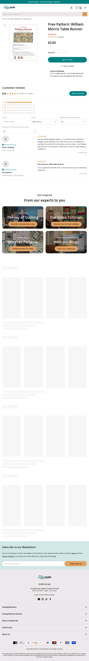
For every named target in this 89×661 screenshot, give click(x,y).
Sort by (33, 117)
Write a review (78, 93)
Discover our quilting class (23, 224)
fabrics (73, 553)
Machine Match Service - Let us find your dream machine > (44, 2)
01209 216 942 (44, 584)
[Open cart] (80, 7)
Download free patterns (22, 249)
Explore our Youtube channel (66, 224)
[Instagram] (43, 600)
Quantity (51, 52)
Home (4, 19)
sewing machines (8, 556)
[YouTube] (39, 600)
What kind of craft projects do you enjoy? (15, 127)
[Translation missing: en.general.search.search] (84, 14)
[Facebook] (50, 600)
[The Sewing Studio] (9, 10)
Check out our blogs (66, 249)
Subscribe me (76, 564)
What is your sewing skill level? (70, 117)
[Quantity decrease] (63, 52)
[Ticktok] (46, 600)
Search (4, 117)
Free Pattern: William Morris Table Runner (19, 19)
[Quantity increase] (65, 52)
